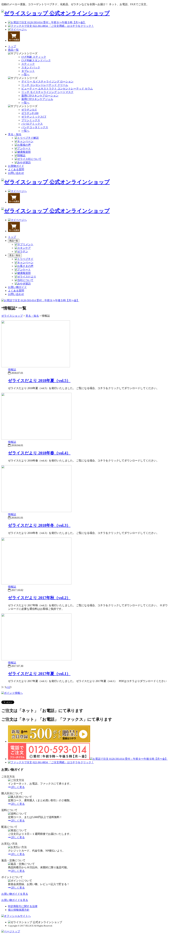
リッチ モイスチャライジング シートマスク (47, 92)
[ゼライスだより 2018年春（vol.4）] (36, 438)
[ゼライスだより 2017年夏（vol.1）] (36, 659)
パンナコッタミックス (34, 127)
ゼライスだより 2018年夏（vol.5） (39, 380)
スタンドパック (30, 67)
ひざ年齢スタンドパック (36, 60)
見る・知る (14, 134)
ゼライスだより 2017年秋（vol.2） (39, 598)
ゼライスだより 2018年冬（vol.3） (39, 525)
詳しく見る (18, 787)
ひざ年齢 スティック (33, 56)
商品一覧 (13, 49)
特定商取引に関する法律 (22, 906)
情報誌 (12, 369)
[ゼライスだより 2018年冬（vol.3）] (36, 511)
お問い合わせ (16, 173)
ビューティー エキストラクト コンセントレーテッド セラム (57, 88)
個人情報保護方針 (18, 909)
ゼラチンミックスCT (33, 116)
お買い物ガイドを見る (14, 893)
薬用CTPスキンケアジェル (37, 99)
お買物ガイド (16, 166)
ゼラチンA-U (29, 109)
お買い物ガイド (17, 287)
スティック (28, 64)
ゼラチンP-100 (29, 113)
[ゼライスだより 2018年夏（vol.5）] (35, 366)
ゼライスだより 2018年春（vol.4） (39, 453)
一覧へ (25, 74)
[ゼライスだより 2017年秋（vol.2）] (36, 583)
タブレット (28, 71)
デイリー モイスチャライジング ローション (47, 81)
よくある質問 (16, 169)
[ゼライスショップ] (55, 13)
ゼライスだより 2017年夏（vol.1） (39, 673)
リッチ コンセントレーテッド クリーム (44, 85)
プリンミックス (30, 120)
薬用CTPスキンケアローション (39, 95)
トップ (12, 46)
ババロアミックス (32, 123)
